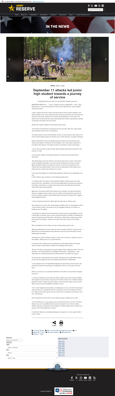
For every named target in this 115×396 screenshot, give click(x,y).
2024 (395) (61, 345)
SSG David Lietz (66, 332)
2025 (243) (61, 343)
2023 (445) (61, 347)
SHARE (54, 325)
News (70, 15)
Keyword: (9, 337)
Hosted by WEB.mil (46, 391)
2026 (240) (61, 341)
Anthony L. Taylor (38, 334)
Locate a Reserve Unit (82, 15)
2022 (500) (61, 348)
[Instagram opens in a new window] (99, 5)
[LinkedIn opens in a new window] (103, 5)
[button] (39, 1)
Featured (53, 15)
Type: (8, 344)
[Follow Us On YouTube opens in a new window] (85, 378)
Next (105, 59)
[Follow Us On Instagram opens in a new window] (81, 378)
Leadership (33, 15)
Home (17, 15)
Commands (43, 15)
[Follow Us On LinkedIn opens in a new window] (90, 378)
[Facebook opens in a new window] (89, 5)
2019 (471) (61, 354)
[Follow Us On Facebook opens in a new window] (72, 378)
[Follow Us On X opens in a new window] (76, 378)
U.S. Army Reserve (38, 330)
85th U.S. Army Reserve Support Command (59, 330)
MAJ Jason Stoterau (53, 332)
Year (7, 355)
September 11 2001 (39, 332)
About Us (23, 15)
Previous (9, 59)
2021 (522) (61, 350)
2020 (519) (61, 352)
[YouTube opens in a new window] (95, 5)
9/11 (75, 330)
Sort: (7, 350)
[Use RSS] (94, 378)
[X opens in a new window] (92, 5)
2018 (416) (61, 356)
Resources (62, 15)
